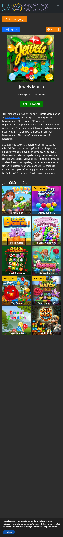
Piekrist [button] (9, 532)
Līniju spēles (11, 29)
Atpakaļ (54, 29)
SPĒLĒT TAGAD (31, 104)
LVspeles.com (12, 117)
